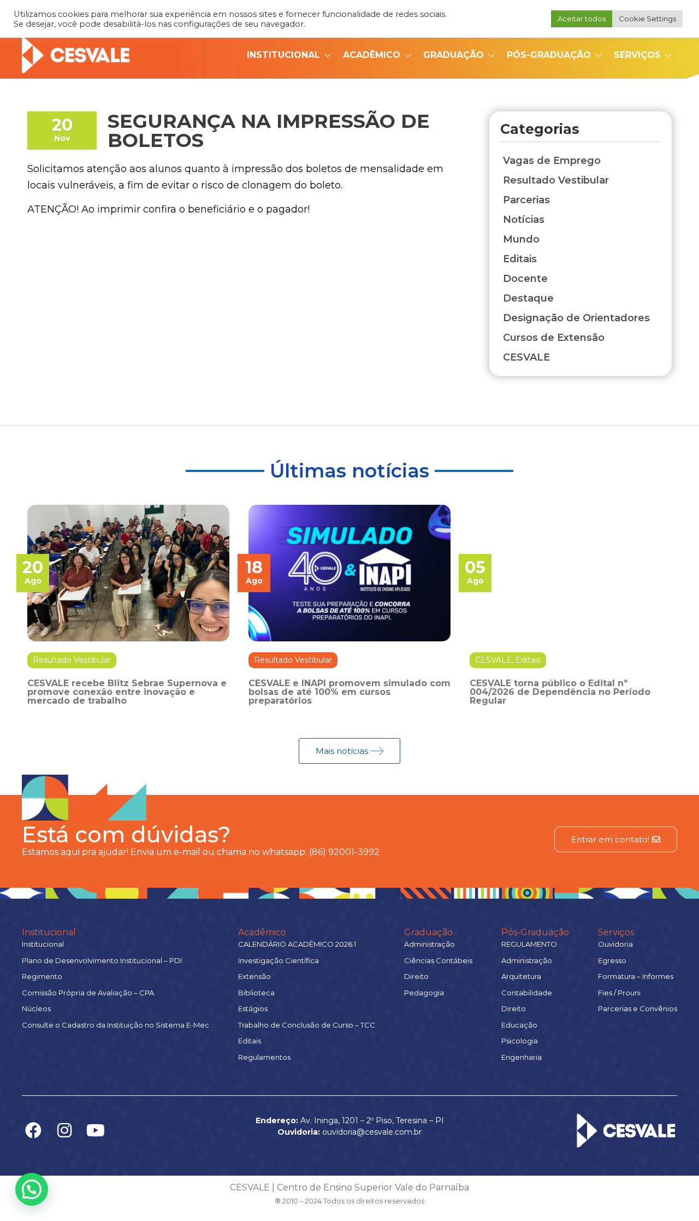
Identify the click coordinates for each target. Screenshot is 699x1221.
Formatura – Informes (635, 976)
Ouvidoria (615, 944)
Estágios (253, 1008)
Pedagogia (424, 992)
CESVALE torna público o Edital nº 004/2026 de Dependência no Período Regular (560, 692)
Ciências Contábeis (438, 960)
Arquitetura (521, 976)
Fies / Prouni (619, 992)
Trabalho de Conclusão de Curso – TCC (306, 1025)
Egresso (612, 960)
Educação (519, 1025)
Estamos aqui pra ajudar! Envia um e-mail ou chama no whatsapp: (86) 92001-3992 (201, 852)
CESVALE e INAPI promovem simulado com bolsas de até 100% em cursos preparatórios (349, 692)
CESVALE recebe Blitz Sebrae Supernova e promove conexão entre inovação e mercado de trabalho (127, 692)
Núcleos (36, 1008)
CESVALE (493, 660)
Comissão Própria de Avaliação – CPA (88, 992)
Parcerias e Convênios (637, 1008)
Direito (416, 976)
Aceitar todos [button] (582, 18)
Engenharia (521, 1057)
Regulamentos (264, 1057)
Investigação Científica (278, 960)
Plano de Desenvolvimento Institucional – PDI (102, 960)
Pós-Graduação (549, 55)
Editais (528, 660)
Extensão (254, 976)
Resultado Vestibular (72, 660)
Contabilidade (526, 992)
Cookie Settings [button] (647, 18)
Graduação (453, 55)
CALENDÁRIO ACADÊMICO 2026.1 (297, 944)
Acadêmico (371, 55)
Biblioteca (256, 992)
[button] (31, 1189)
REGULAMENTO (529, 944)
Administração (429, 944)
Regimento (42, 976)
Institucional (283, 55)
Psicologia (519, 1040)
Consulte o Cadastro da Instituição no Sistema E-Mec (115, 1025)
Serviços (637, 55)
